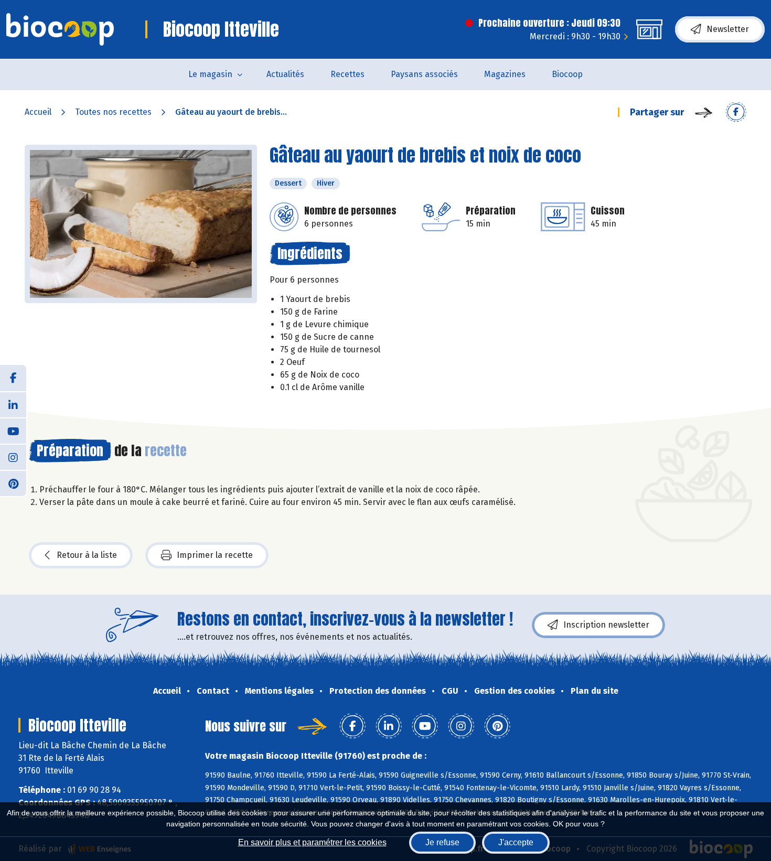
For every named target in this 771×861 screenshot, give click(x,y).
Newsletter (727, 29)
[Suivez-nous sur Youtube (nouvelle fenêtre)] (13, 430)
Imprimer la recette (215, 555)
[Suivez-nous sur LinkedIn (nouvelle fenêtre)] (13, 404)
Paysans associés (424, 74)
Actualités (285, 74)
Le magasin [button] (210, 74)
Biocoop (567, 74)
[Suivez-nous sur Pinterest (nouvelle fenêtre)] (13, 483)
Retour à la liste (87, 555)
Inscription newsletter (606, 625)
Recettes (347, 74)
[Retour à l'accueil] (60, 29)
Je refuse (442, 842)
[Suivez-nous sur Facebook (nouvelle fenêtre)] (13, 378)
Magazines (505, 74)
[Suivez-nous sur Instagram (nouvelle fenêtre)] (13, 457)
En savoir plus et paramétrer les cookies (312, 842)
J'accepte (515, 842)
